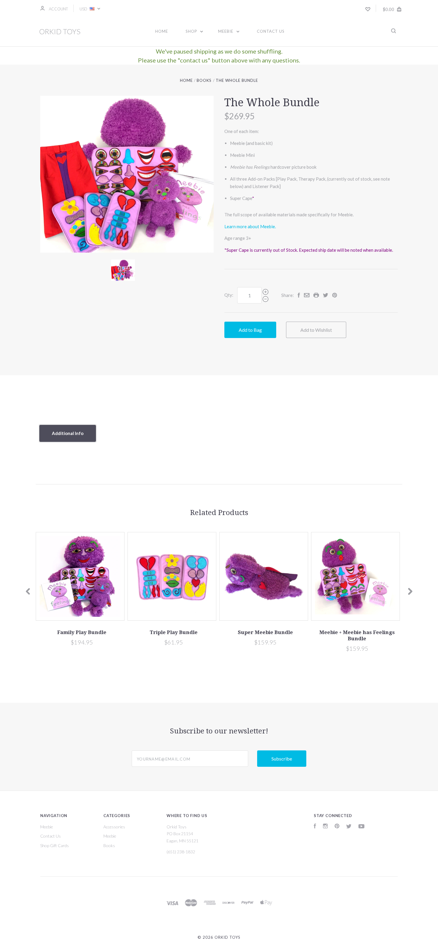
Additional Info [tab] (67, 433)
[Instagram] (325, 826)
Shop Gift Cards (54, 845)
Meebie (226, 31)
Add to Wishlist (316, 330)
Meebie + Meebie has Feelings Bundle (357, 635)
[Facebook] (315, 826)
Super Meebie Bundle (265, 632)
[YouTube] (361, 826)
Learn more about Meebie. (250, 226)
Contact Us (271, 31)
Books (109, 845)
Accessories (114, 826)
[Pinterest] (337, 826)
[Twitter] (349, 826)
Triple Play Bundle (174, 632)
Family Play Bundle (81, 632)
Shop (192, 31)
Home (161, 31)
